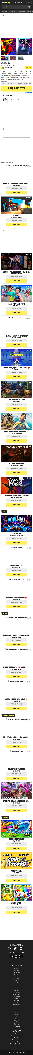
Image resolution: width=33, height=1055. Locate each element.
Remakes (16, 1020)
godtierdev (17, 337)
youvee (17, 401)
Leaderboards (16, 1040)
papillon (17, 599)
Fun (5, 83)
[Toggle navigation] (29, 2)
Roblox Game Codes (16, 1044)
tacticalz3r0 (17, 497)
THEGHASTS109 (17, 274)
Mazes (17, 1002)
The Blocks (16, 1026)
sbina (17, 369)
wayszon (17, 701)
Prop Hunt (16, 978)
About (16, 1046)
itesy (17, 873)
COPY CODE (16, 192)
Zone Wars (16, 994)
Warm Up (16, 1012)
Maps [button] (18, 3)
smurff (17, 739)
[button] (29, 46)
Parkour (16, 970)
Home (5, 11)
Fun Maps (17, 1000)
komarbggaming (18, 465)
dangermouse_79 (17, 535)
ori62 (17, 905)
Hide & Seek (16, 976)
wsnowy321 (17, 567)
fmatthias (17, 637)
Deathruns (12, 11)
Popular (16, 1038)
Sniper (12, 83)
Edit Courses (21, 11)
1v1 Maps (16, 968)
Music (16, 998)
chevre (17, 185)
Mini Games (16, 992)
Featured (16, 1018)
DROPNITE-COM (17, 217)
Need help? (28, 93)
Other (16, 1022)
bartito (17, 771)
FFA (16, 982)
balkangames (17, 433)
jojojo (17, 305)
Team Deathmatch (22, 83)
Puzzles (16, 974)
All (16, 1016)
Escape (16, 980)
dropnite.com (22, 1052)
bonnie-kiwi (8, 68)
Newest (16, 990)
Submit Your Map (16, 1036)
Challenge (16, 1024)
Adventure (16, 1004)
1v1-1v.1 (17, 841)
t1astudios (17, 669)
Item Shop (16, 1042)
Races (16, 1014)
